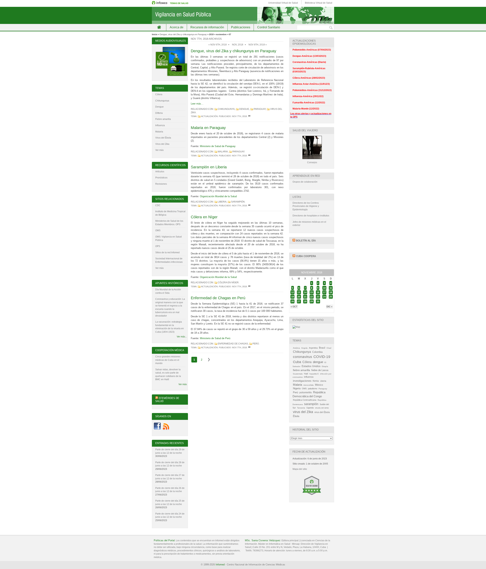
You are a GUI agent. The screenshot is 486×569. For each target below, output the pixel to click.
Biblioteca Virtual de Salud (318, 3)
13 (298, 292)
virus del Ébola (322, 412)
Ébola (296, 416)
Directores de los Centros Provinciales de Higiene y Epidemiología (306, 206)
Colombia (317, 352)
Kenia (316, 381)
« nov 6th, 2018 (217, 44)
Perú (255, 343)
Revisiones (161, 184)
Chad (329, 348)
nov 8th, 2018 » (258, 44)
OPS (157, 246)
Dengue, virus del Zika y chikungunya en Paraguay (183, 34)
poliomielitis (305, 392)
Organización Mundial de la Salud (218, 196)
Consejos (312, 162)
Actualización (209, 116)
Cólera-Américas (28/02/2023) (309, 78)
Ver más (159, 150)
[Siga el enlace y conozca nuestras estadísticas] (296, 327)
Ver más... (182, 336)
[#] (249, 116)
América (296, 348)
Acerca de (176, 27)
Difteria (159, 113)
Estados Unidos (311, 366)
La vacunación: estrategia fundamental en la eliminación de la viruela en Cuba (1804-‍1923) (169, 327)
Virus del (160, 137)
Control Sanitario (268, 27)
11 (331, 287)
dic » (329, 306)
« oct (294, 306)
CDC (157, 205)
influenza (308, 377)
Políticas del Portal (164, 540)
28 (305, 301)
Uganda (310, 408)
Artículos (159, 171)
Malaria (223, 151)
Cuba (297, 362)
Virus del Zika (162, 144)
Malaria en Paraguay (208, 128)
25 (330, 296)
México (319, 385)
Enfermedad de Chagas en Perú (218, 298)
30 (318, 301)
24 (324, 296)
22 (311, 296)
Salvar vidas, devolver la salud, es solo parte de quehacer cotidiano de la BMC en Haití (168, 374)
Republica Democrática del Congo (309, 394)
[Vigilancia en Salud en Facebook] (157, 429)
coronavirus (302, 357)
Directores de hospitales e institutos (311, 215)
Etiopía (325, 366)
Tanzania (301, 408)
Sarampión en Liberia (209, 167)
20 (298, 296)
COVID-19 (321, 357)
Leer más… (197, 103)
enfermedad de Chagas (233, 343)
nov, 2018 (237, 44)
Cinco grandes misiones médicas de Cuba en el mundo (167, 360)
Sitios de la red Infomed (167, 252)
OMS (157, 230)
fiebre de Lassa (319, 370)
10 (324, 287)
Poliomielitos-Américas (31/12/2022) (312, 90)
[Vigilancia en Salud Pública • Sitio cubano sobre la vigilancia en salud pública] (243, 15)
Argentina (313, 348)
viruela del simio (322, 408)
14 (305, 292)
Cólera (158, 94)
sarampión (238, 201)
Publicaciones (240, 27)
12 (292, 292)
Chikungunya (226, 109)
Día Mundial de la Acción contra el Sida (168, 291)
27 (298, 301)
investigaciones (302, 380)
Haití (306, 374)
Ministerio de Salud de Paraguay (218, 146)
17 (324, 292)
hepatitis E (314, 374)
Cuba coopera (306, 256)
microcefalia (308, 385)
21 (305, 296)
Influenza (160, 125)
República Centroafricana (304, 400)
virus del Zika (303, 412)
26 (292, 301)
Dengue (159, 106)
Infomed (220, 564)
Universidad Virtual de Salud (283, 3)
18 (330, 292)
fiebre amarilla (301, 370)
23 (318, 296)
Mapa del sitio (300, 469)
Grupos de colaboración (305, 181)
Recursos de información (207, 27)
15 (311, 292)
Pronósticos (161, 177)
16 (318, 292)
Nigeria (297, 388)
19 (292, 296)
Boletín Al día (306, 240)
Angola (304, 348)
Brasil (322, 347)
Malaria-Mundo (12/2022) (306, 108)
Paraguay (260, 109)
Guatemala (298, 374)
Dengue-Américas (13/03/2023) (309, 56)
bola (168, 137)
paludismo (312, 388)
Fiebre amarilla (163, 119)
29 (311, 301)
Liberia (222, 201)
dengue (244, 109)
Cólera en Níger (204, 217)
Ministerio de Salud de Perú (215, 338)
